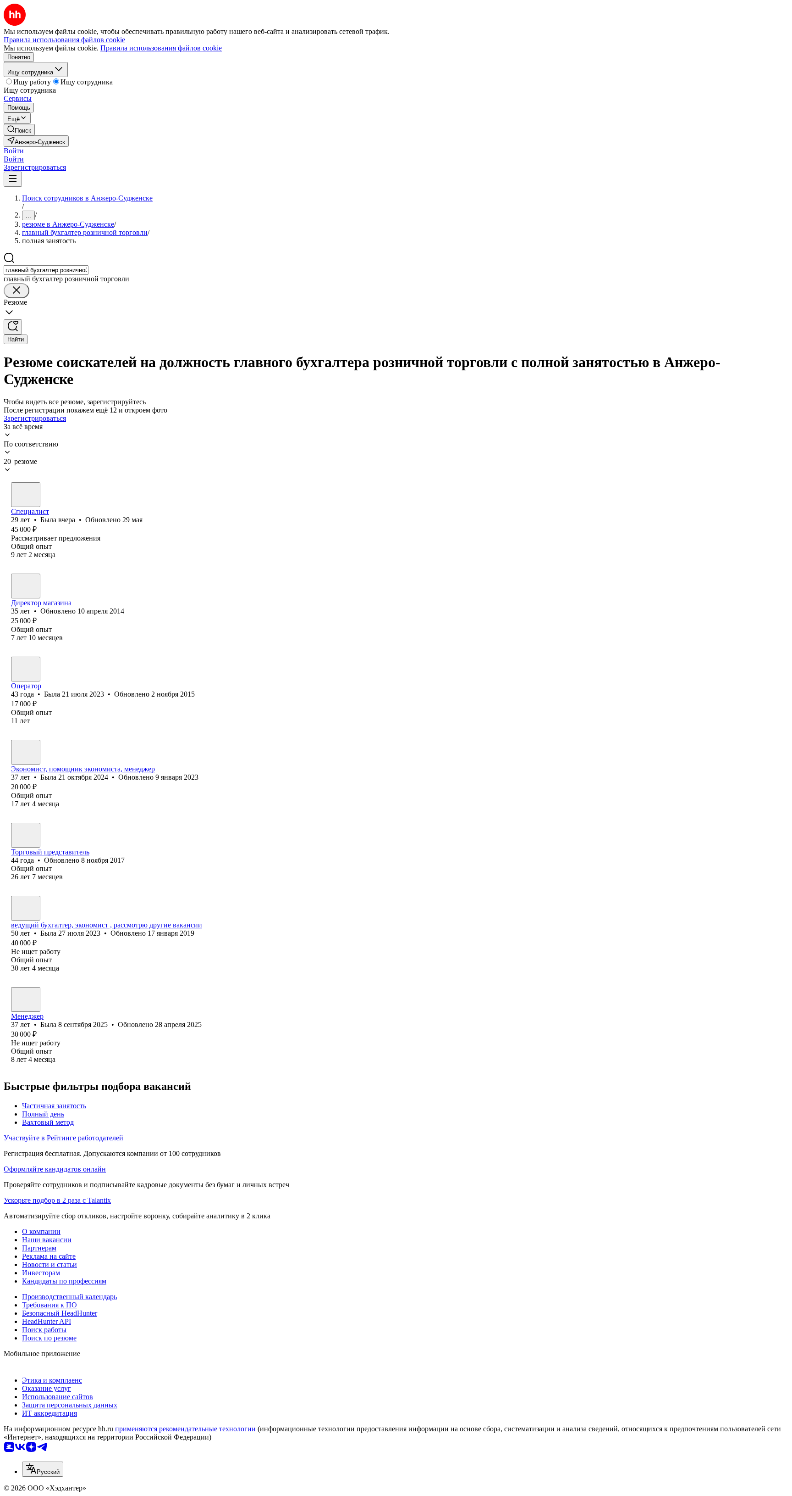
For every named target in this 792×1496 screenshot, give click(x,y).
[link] (19, 129)
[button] (14, 151)
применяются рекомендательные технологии (185, 1429)
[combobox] (46, 270)
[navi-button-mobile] (13, 179)
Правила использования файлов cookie (161, 48)
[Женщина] (25, 494)
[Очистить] (16, 290)
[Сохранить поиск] (13, 327)
